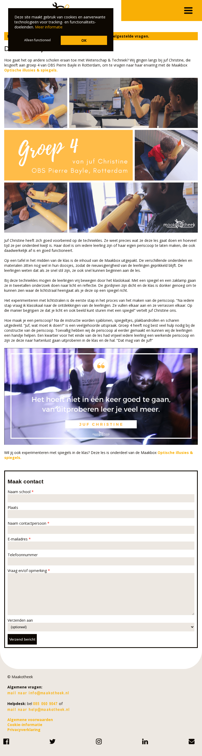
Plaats (13, 507)
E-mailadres (19, 539)
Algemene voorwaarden (30, 719)
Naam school (21, 491)
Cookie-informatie (24, 724)
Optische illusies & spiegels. (31, 70)
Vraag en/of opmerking (29, 570)
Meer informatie (49, 26)
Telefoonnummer (23, 554)
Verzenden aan (20, 620)
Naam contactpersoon (28, 523)
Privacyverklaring (24, 729)
